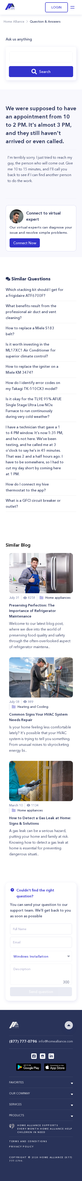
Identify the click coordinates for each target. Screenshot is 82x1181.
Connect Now (24, 243)
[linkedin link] (51, 1056)
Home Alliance (14, 21)
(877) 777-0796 (23, 1041)
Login (56, 7)
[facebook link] (34, 1056)
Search (45, 71)
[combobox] (41, 57)
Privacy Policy (21, 1146)
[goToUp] (69, 1025)
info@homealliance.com (56, 1041)
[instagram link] (42, 1056)
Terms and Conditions (28, 1141)
